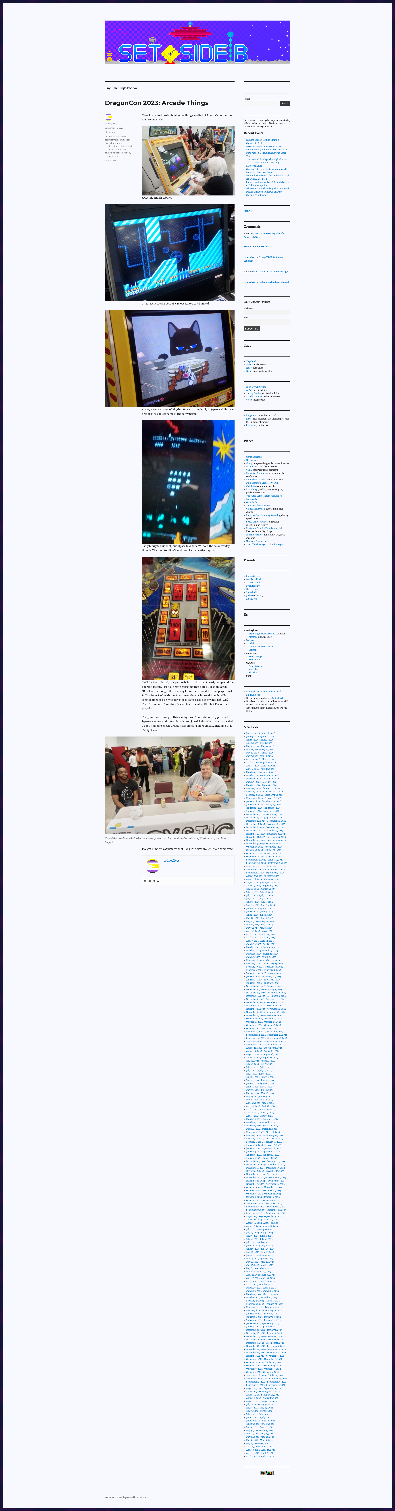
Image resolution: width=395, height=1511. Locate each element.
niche (108, 132)
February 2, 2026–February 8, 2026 (263, 798)
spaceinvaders (123, 152)
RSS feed (250, 691)
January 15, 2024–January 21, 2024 (263, 1151)
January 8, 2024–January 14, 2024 (262, 1155)
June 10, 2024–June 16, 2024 (260, 1083)
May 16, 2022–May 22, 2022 (260, 1437)
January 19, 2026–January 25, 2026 (263, 804)
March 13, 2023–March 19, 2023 (262, 1294)
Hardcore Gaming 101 (256, 541)
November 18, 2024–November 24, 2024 (266, 1009)
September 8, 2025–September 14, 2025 (266, 869)
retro (114, 132)
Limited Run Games (256, 479)
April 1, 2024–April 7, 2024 (259, 1116)
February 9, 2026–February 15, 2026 (264, 795)
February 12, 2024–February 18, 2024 (264, 1138)
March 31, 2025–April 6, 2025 (261, 944)
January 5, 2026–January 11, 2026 (262, 811)
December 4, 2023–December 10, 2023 (265, 1171)
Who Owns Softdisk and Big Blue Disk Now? (267, 188)
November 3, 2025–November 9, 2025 (265, 843)
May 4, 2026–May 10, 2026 (259, 756)
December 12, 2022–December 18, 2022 (265, 1339)
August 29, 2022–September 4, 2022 (264, 1388)
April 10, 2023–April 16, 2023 (260, 1281)
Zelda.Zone (251, 599)
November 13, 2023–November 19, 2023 (265, 1180)
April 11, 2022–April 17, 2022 (260, 1453)
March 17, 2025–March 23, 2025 (262, 950)
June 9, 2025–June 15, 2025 (259, 911)
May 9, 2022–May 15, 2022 (259, 1440)
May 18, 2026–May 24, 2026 (260, 749)
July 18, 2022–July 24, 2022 (259, 1407)
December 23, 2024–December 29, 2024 (266, 992)
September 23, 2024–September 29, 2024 (266, 1035)
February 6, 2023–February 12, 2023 (264, 1310)
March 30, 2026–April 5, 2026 (261, 772)
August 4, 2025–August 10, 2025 (262, 885)
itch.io (252, 643)
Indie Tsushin (262, 246)
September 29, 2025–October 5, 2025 (264, 859)
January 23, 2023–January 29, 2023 (263, 1317)
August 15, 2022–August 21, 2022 (262, 1394)
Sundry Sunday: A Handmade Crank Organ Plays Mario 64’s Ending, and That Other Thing (267, 152)
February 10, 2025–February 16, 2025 (264, 966)
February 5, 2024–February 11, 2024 (264, 1142)
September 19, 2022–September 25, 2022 (266, 1378)
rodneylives (110, 123)
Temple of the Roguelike (258, 505)
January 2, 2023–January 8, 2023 (262, 1326)
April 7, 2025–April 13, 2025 (260, 941)
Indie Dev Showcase (256, 387)
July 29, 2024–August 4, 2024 (260, 1061)
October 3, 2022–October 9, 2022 (262, 1372)
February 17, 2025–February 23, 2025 (264, 963)
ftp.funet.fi (251, 466)
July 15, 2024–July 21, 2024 (259, 1067)
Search (247, 99)
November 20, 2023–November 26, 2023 (266, 1177)
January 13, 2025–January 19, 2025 (263, 979)
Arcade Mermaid (254, 396)
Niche (249, 371)
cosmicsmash (112, 140)
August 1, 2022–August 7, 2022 (261, 1401)
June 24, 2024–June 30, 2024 (260, 1077)
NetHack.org (252, 460)
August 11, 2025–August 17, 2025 (262, 882)
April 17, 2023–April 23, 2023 (260, 1278)
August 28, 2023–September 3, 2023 (264, 1216)
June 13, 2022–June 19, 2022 (260, 1424)
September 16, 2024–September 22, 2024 (266, 1038)
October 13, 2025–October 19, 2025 (263, 853)
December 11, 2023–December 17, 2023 (265, 1168)
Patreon (253, 650)
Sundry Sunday (253, 393)
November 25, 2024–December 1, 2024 (265, 1005)
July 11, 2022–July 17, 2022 (259, 1411)
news (249, 419)
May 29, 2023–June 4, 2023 (259, 1258)
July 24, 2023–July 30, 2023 (259, 1232)
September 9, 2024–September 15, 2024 (266, 1041)
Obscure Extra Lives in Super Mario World (266, 169)
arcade (108, 136)
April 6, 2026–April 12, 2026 (260, 769)
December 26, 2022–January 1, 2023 (264, 1330)
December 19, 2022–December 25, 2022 (266, 1336)
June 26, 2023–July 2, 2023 (259, 1245)
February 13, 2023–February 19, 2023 (264, 1307)
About (272, 691)
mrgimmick (111, 146)
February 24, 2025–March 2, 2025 (263, 960)
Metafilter (251, 486)
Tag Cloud (251, 361)
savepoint (110, 152)
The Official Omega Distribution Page (264, 544)
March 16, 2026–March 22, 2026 (262, 778)
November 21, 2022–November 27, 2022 (266, 1349)
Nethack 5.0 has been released (274, 282)
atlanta (116, 136)
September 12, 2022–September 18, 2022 (266, 1382)
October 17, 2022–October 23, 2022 (263, 1365)
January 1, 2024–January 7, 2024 (262, 1158)
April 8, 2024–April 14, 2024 (260, 1112)
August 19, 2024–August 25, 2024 (263, 1051)
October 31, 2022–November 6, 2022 (264, 1359)
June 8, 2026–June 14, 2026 (260, 740)
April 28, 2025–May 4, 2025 (260, 931)
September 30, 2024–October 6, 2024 (264, 1031)
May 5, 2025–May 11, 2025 (259, 928)
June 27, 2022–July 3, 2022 (259, 1417)
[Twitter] (145, 881)
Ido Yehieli (251, 592)
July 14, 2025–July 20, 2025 (259, 895)
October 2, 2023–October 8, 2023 (262, 1200)
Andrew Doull (253, 582)
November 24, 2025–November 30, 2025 (266, 834)
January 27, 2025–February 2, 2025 (263, 973)
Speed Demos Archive (257, 521)
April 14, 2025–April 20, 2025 (260, 937)
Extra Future (255, 659)
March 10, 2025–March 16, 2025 (262, 954)
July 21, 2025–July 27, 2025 (259, 892)
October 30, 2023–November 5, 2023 (264, 1187)
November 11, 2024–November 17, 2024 (265, 1012)
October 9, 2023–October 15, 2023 (263, 1197)
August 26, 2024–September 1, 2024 (264, 1048)
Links (280, 691)
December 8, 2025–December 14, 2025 (265, 827)
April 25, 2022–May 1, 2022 (259, 1446)
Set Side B (109, 1497)
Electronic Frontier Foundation (261, 528)
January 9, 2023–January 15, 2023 (262, 1323)
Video (249, 400)
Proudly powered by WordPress (132, 1497)
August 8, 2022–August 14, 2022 (262, 1398)
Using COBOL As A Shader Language (270, 271)
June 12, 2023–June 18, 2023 (260, 1252)
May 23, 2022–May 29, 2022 (260, 1433)
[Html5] (153, 881)
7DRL (249, 470)
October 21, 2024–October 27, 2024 (263, 1022)
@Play (249, 390)
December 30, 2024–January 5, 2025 (264, 986)
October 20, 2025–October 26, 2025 (263, 850)
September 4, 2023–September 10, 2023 (265, 1213)
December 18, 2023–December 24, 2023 (265, 1164)
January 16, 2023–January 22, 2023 (263, 1320)
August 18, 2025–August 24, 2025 (262, 879)
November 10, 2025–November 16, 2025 (266, 840)
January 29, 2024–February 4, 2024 (263, 1145)
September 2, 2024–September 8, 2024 (265, 1044)
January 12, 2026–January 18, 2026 (263, 808)
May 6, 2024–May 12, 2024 (259, 1099)
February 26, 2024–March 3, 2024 (263, 1132)
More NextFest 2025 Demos (260, 172)
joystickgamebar (113, 143)
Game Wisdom (256, 666)
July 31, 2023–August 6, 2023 (260, 1229)
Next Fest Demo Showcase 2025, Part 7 (265, 146)
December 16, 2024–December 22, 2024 (266, 996)
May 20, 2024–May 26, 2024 (260, 1093)
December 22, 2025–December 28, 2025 (266, 821)
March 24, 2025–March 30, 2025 (262, 947)
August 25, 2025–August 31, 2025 (262, 876)
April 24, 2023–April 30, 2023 (260, 1275)
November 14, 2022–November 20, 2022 (266, 1352)
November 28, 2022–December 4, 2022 (265, 1346)
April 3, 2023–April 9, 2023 (259, 1284)
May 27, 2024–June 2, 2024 (259, 1090)
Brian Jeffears (253, 586)
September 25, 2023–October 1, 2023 (264, 1203)
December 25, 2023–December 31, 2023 (265, 1161)
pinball (128, 146)
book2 (124, 136)
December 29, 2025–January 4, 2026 (264, 814)
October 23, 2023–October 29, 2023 (263, 1190)
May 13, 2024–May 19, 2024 (260, 1096)
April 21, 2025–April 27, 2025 (260, 934)
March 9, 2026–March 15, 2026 (262, 782)
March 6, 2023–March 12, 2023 (261, 1297)
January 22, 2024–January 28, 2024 (263, 1148)
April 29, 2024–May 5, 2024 (260, 1103)
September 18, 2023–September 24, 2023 (266, 1206)
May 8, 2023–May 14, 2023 (259, 1268)
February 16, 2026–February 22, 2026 (265, 791)
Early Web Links (254, 166)
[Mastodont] (158, 881)
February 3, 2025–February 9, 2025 (263, 970)
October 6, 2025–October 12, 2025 (263, 856)
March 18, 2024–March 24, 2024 (262, 1122)
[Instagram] (149, 881)
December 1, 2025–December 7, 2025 (264, 830)
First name (249, 308)
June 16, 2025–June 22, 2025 (260, 908)
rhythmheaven (118, 149)
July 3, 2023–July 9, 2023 (258, 1242)
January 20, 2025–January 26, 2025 (263, 976)
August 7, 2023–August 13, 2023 (262, 1226)
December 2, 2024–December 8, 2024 (264, 1002)
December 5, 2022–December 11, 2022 (265, 1343)
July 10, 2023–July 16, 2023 (259, 1239)
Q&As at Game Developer (261, 646)
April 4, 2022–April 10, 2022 (260, 1456)
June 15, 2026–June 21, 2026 (260, 736)
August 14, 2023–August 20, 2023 (262, 1223)
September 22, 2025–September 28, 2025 (266, 863)
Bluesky (250, 640)
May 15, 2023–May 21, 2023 (259, 1265)
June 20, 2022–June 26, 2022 (260, 1420)
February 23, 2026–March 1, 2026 (263, 788)
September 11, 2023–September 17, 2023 (266, 1210)
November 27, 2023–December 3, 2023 (265, 1174)
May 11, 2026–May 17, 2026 (260, 752)
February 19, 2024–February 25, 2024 (264, 1135)
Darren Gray (252, 589)
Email (246, 317)
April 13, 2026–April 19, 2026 (260, 765)
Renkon (248, 246)
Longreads (251, 499)
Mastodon (254, 637)
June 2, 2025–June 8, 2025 (259, 915)
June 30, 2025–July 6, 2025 (259, 902)
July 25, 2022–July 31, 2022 (259, 1404)
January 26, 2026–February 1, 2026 (263, 801)
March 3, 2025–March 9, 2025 (261, 957)
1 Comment (110, 160)
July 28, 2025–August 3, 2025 (260, 889)
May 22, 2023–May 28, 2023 (260, 1262)
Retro (249, 368)
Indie (248, 364)
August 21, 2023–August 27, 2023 (262, 1219)
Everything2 (252, 489)
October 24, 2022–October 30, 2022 (263, 1362)
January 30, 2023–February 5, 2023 (263, 1313)
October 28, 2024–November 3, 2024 (264, 1018)
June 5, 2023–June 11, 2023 (259, 1255)
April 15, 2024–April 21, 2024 (260, 1109)
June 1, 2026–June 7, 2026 (259, 743)
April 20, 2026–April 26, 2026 (261, 762)
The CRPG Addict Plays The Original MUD (266, 159)
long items (251, 415)
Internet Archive (254, 534)
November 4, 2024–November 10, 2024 (265, 1015)
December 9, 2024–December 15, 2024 (265, 999)
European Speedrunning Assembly (263, 515)
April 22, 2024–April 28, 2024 (260, 1106)
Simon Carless (253, 576)
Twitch (258, 595)
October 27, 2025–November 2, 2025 (264, 847)
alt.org (249, 463)
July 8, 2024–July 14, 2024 (259, 1070)
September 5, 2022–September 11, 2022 (265, 1385)
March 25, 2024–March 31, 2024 (262, 1119)
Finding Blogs (253, 695)
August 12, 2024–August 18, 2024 (262, 1054)
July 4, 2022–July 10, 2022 (259, 1414)
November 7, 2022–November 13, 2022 (265, 1356)
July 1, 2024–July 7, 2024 (258, 1073)
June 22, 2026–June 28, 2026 (260, 733)
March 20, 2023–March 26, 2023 (262, 1291)
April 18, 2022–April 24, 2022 (260, 1450)
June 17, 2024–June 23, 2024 (260, 1080)
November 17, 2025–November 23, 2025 (266, 837)
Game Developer (254, 457)
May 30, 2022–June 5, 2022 (259, 1430)
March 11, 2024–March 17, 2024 (262, 1125)
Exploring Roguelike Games (262, 633)
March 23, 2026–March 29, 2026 (262, 775)
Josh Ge (250, 595)
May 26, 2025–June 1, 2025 (259, 918)
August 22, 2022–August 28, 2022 (263, 1391)
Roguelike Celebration (257, 473)
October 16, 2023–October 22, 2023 (263, 1193)
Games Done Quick (255, 509)
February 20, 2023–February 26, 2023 (264, 1304)
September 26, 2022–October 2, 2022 (264, 1375)
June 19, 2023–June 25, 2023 (260, 1249)
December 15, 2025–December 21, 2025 (265, 824)
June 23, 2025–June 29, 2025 (260, 905)
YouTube (253, 669)
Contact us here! (279, 698)
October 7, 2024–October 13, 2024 (263, 1028)
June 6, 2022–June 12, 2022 (259, 1427)
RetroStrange (255, 656)
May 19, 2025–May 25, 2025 (260, 921)
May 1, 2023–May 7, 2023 (258, 1271)
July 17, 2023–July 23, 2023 (259, 1236)
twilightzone (111, 156)
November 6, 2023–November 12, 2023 (265, 1184)
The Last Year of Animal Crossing (262, 162)
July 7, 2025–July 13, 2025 (259, 898)
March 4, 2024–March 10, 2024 (261, 1129)
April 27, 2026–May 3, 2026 (260, 759)
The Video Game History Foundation (264, 496)
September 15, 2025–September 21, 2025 (266, 866)
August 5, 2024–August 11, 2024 (262, 1057)
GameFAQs (251, 502)
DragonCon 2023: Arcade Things (156, 103)
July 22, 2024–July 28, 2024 (259, 1064)
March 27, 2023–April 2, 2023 (261, 1287)
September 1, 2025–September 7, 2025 (265, 872)
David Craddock (254, 579)
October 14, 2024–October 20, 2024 (263, 1025)
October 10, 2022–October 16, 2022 (263, 1369)
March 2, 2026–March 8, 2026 (261, 785)
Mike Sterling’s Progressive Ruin (262, 483)
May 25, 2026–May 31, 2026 (260, 746)
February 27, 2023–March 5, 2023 (263, 1300)
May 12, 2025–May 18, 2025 (260, 924)
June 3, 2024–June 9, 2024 (259, 1086)
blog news (251, 425)
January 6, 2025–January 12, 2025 (263, 983)
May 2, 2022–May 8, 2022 (259, 1443)
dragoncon (125, 140)
